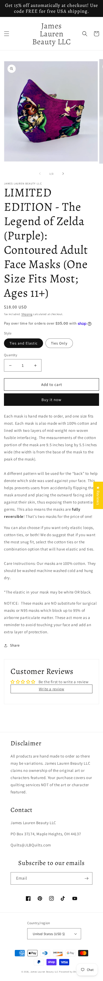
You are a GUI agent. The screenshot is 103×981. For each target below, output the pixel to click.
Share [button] (15, 645)
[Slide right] (63, 173)
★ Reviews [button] (98, 495)
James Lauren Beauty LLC (44, 971)
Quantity (10, 355)
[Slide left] (40, 173)
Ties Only (59, 343)
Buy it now (51, 399)
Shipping (26, 314)
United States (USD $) (49, 934)
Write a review (51, 688)
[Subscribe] (86, 878)
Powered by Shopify (70, 971)
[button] (6, 34)
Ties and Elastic (24, 343)
